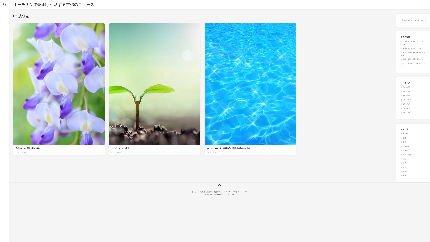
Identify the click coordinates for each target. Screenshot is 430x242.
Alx (233, 194)
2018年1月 (407, 91)
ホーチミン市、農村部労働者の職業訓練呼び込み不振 (228, 148)
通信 (404, 176)
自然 (404, 163)
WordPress (218, 194)
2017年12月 (407, 95)
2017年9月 (407, 104)
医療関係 (406, 146)
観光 (404, 167)
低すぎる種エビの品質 (120, 148)
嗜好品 (405, 150)
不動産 (405, 134)
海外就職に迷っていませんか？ (414, 48)
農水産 (405, 171)
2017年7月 (407, 112)
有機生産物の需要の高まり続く (28, 148)
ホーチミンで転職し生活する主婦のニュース (53, 4)
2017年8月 (407, 108)
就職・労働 (407, 155)
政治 (404, 159)
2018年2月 (407, 87)
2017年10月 (407, 100)
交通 (404, 138)
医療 (404, 142)
